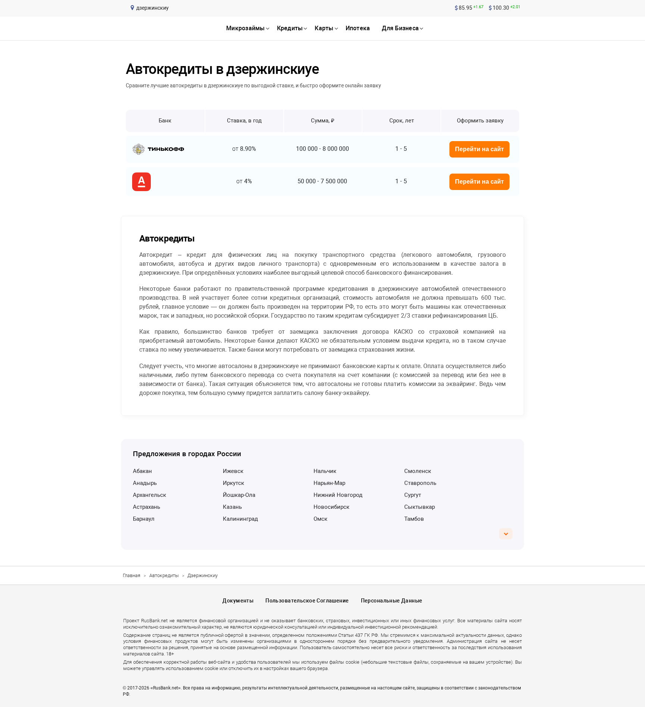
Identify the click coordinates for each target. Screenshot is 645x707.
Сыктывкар (419, 507)
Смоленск (417, 471)
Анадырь (145, 483)
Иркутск (233, 483)
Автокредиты (164, 575)
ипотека (358, 28)
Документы (237, 601)
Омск (320, 519)
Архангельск (149, 495)
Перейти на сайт (479, 149)
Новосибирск (331, 507)
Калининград (240, 519)
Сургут (412, 495)
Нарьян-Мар (329, 483)
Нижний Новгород (338, 495)
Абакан (142, 471)
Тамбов (414, 519)
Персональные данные (392, 601)
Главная (131, 575)
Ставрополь (420, 483)
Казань (232, 507)
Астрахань (146, 507)
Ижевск (233, 471)
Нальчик (325, 471)
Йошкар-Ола (239, 495)
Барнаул (144, 519)
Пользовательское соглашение (307, 601)
